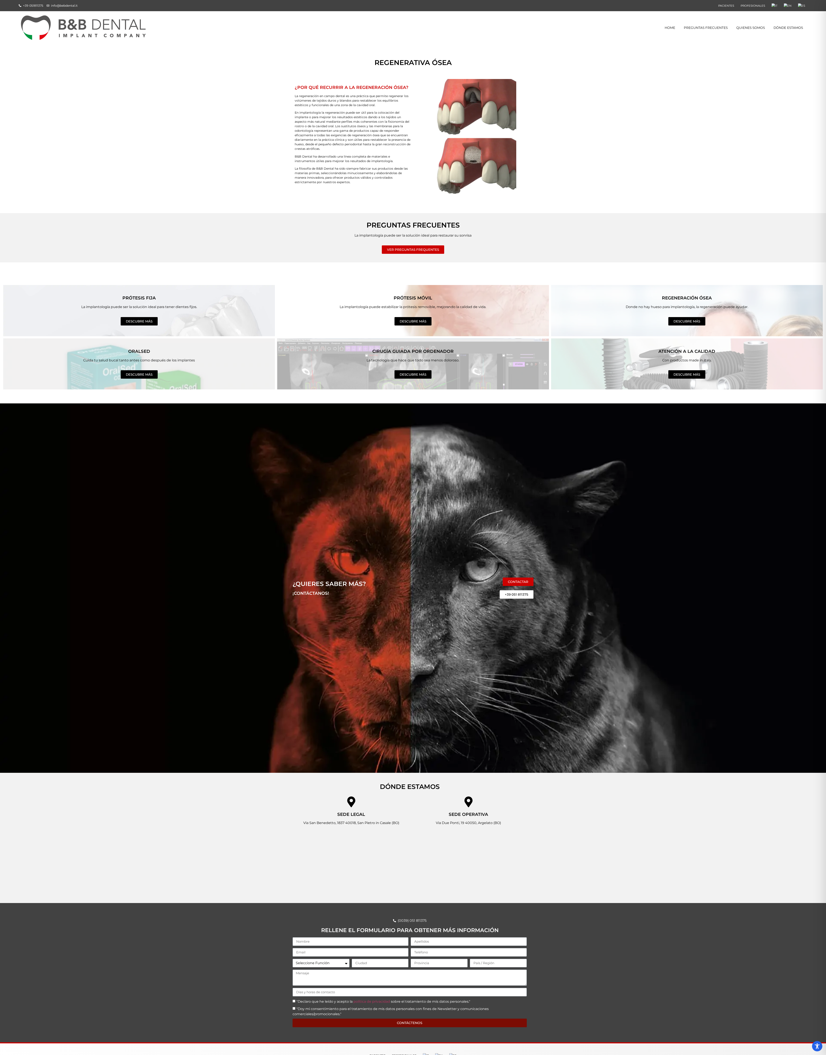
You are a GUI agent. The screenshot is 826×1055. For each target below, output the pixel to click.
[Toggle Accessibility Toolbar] (817, 1046)
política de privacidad (371, 1001)
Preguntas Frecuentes (706, 28)
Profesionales (753, 5)
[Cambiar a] (774, 5)
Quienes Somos (750, 28)
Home (670, 28)
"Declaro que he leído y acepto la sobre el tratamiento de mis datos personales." (383, 1001)
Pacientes (726, 5)
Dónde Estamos (788, 28)
